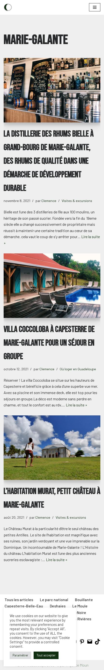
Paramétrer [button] (20, 655)
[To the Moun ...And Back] (8, 7)
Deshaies (58, 606)
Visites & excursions (77, 201)
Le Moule (80, 606)
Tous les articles (19, 599)
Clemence (48, 201)
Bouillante (84, 599)
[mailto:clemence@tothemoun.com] (90, 643)
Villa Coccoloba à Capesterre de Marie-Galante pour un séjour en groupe (49, 343)
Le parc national (54, 599)
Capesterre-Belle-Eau (24, 606)
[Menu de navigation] (94, 7)
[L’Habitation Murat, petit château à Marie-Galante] (52, 447)
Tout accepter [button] (46, 655)
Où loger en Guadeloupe (78, 369)
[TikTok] (97, 643)
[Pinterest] (82, 643)
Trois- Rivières (78, 618)
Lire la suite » (76, 405)
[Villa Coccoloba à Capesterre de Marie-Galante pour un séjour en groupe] (52, 285)
